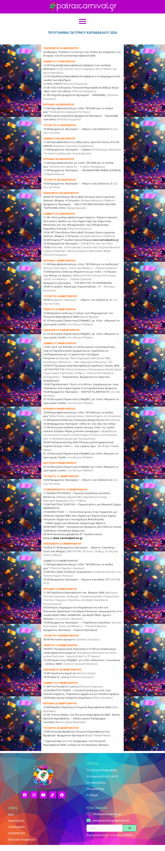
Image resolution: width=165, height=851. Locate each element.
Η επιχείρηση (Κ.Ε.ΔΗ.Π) (103, 776)
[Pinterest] (61, 794)
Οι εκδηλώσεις (96, 782)
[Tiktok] (52, 794)
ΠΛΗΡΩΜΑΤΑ (16, 827)
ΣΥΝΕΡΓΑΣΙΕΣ (16, 833)
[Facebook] (24, 794)
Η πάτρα (92, 795)
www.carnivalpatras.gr (106, 239)
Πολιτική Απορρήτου (22, 839)
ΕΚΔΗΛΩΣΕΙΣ (16, 821)
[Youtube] (43, 794)
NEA (11, 814)
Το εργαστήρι (95, 789)
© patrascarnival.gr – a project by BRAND (110, 835)
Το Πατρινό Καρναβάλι (102, 770)
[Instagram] (34, 794)
